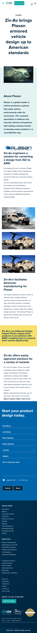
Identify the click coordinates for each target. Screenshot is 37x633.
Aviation (4, 533)
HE (34, 9)
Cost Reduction (6, 552)
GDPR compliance (16, 620)
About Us (5, 579)
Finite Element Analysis (9, 547)
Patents (4, 586)
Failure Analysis (6, 565)
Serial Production (7, 563)
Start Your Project (19, 3)
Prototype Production (8, 561)
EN (34, 6)
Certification (5, 581)
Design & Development (9, 542)
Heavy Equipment (7, 526)
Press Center (6, 591)
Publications (5, 584)
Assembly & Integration (9, 555)
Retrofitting (5, 570)
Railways (4, 524)
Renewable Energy (7, 528)
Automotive (5, 509)
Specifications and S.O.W (9, 545)
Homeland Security (8, 531)
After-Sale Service (7, 568)
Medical (4, 512)
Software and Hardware (9, 550)
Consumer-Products (8, 514)
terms (18, 480)
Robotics (4, 521)
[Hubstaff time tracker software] (7, 612)
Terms (3, 620)
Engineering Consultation (9, 573)
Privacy (8, 620)
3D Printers (5, 516)
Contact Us (5, 589)
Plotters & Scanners (8, 519)
